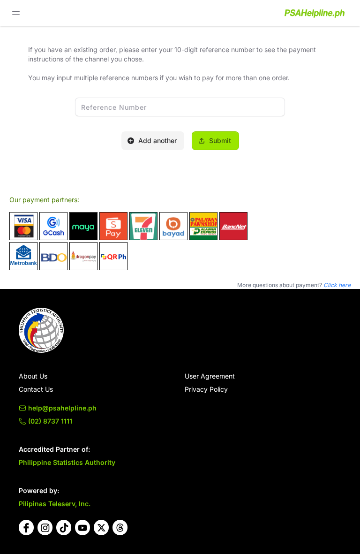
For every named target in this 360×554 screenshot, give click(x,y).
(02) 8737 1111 (50, 421)
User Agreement (210, 376)
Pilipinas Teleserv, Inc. (54, 504)
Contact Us (36, 389)
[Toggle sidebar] (16, 13)
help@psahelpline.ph (62, 408)
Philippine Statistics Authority (67, 462)
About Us (33, 376)
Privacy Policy (206, 389)
